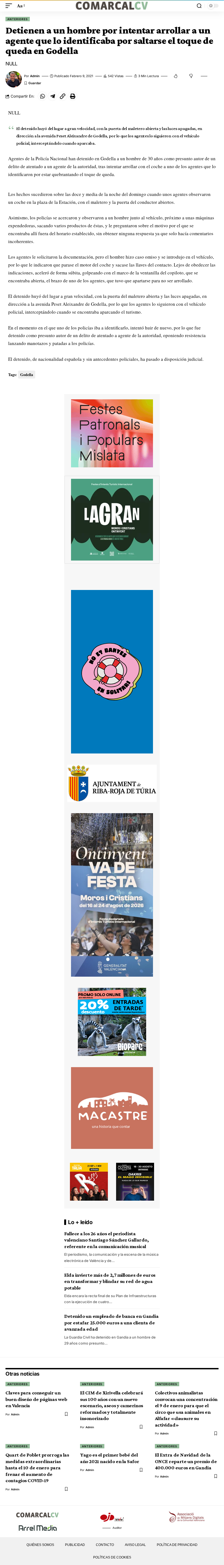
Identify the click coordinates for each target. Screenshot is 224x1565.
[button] (10, 6)
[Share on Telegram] (52, 96)
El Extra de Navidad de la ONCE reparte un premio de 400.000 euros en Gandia (186, 1461)
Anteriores (17, 19)
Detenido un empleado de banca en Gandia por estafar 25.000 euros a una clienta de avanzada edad (111, 1322)
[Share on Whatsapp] (42, 96)
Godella (26, 374)
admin (35, 76)
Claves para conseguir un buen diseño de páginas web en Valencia (36, 1399)
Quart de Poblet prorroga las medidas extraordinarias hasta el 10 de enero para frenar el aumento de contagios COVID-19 (37, 1467)
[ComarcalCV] (112, 5)
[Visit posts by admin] (13, 79)
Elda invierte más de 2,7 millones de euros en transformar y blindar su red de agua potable (109, 1281)
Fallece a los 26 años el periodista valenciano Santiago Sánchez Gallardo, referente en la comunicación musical (106, 1240)
